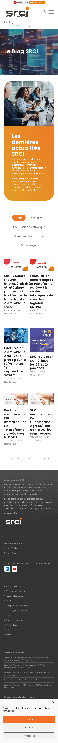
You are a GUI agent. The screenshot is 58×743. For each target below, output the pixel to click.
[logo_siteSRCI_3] (24, 12)
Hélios (9, 629)
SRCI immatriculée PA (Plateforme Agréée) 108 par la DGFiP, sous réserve (41, 422)
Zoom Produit (36, 375)
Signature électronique (16, 591)
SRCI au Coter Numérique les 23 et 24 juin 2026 (41, 362)
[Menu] (50, 12)
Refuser (29, 727)
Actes (8, 634)
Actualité (8, 310)
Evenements (44, 372)
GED (8, 615)
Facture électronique (15, 596)
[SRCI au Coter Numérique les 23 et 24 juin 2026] (42, 340)
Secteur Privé (10, 553)
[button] (53, 702)
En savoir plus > (11, 513)
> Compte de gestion (13, 620)
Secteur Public (10, 548)
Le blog (8, 22)
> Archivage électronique (15, 610)
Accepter (29, 719)
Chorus (9, 600)
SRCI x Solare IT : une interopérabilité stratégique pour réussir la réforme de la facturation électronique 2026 (17, 291)
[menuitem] (43, 12)
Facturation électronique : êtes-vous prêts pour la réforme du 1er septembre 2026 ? (15, 361)
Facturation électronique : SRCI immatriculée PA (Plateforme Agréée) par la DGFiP (15, 424)
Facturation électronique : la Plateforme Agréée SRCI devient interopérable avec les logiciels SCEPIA (41, 291)
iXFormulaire (11, 625)
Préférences (29, 735)
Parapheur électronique (17, 605)
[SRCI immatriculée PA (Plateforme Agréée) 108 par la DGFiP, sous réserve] (42, 399)
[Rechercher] (43, 12)
